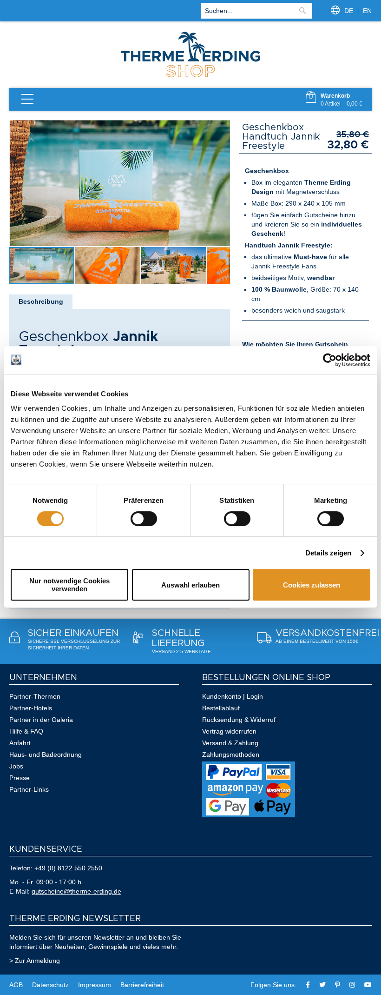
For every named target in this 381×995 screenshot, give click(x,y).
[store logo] (190, 76)
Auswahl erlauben (190, 585)
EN (367, 10)
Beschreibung (41, 301)
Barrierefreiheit (142, 984)
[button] (108, 265)
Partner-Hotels (30, 708)
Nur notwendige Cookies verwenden (69, 585)
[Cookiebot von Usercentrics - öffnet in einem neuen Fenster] (329, 360)
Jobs (16, 766)
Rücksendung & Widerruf (239, 719)
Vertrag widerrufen (229, 731)
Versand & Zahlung (230, 743)
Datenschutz (50, 984)
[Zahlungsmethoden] (248, 815)
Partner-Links (29, 789)
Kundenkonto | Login (232, 696)
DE (348, 10)
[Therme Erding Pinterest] (337, 984)
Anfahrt (20, 743)
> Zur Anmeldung (34, 960)
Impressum (94, 984)
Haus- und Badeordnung (45, 754)
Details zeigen (328, 553)
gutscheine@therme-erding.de (76, 891)
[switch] (144, 518)
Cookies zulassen (311, 585)
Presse (19, 777)
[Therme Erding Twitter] (322, 984)
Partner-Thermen (34, 696)
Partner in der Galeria (41, 719)
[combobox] (256, 11)
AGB (16, 984)
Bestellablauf (221, 708)
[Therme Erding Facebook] (308, 984)
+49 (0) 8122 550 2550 (68, 868)
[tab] (40, 301)
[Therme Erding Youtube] (368, 984)
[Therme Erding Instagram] (352, 984)
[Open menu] (27, 99)
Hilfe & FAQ (26, 731)
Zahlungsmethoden (230, 754)
